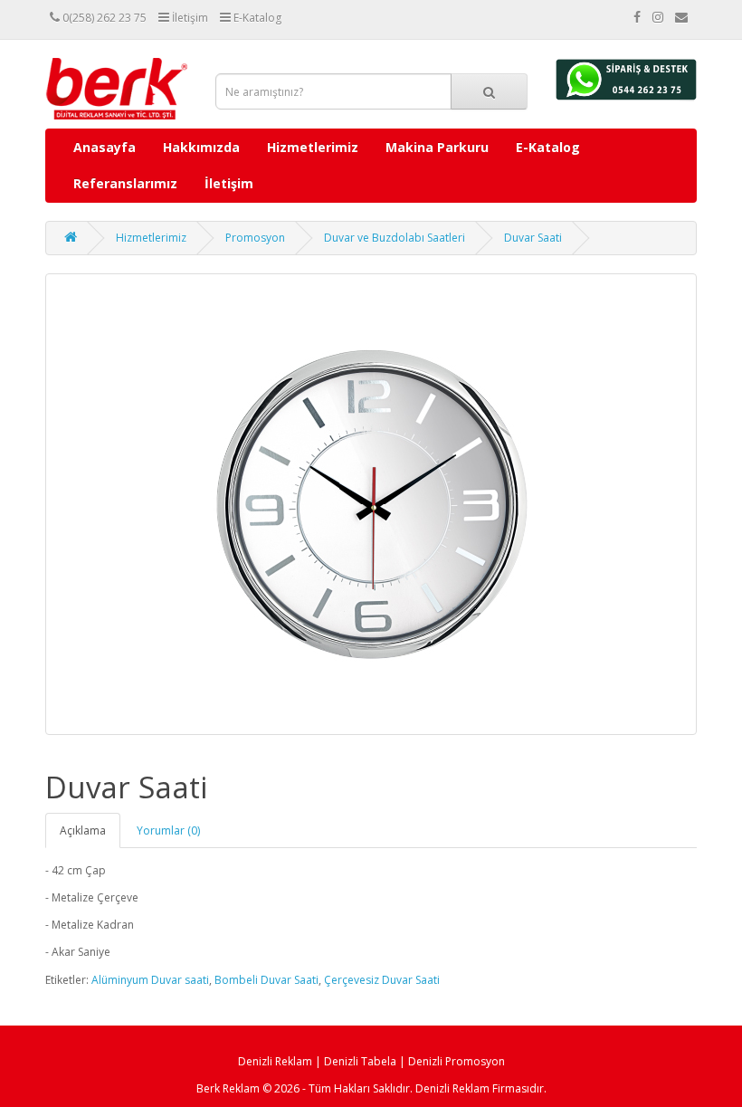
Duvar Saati (533, 237)
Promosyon (255, 237)
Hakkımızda (201, 147)
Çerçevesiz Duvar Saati (382, 980)
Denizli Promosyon (456, 1061)
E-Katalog (548, 147)
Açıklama (83, 830)
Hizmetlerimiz (312, 147)
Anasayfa (104, 147)
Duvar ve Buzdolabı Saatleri (394, 237)
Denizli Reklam (275, 1061)
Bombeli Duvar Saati (266, 980)
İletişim (229, 183)
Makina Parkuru (437, 147)
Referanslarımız (125, 183)
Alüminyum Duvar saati (150, 980)
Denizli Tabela (360, 1061)
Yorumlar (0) (168, 830)
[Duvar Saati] (371, 504)
